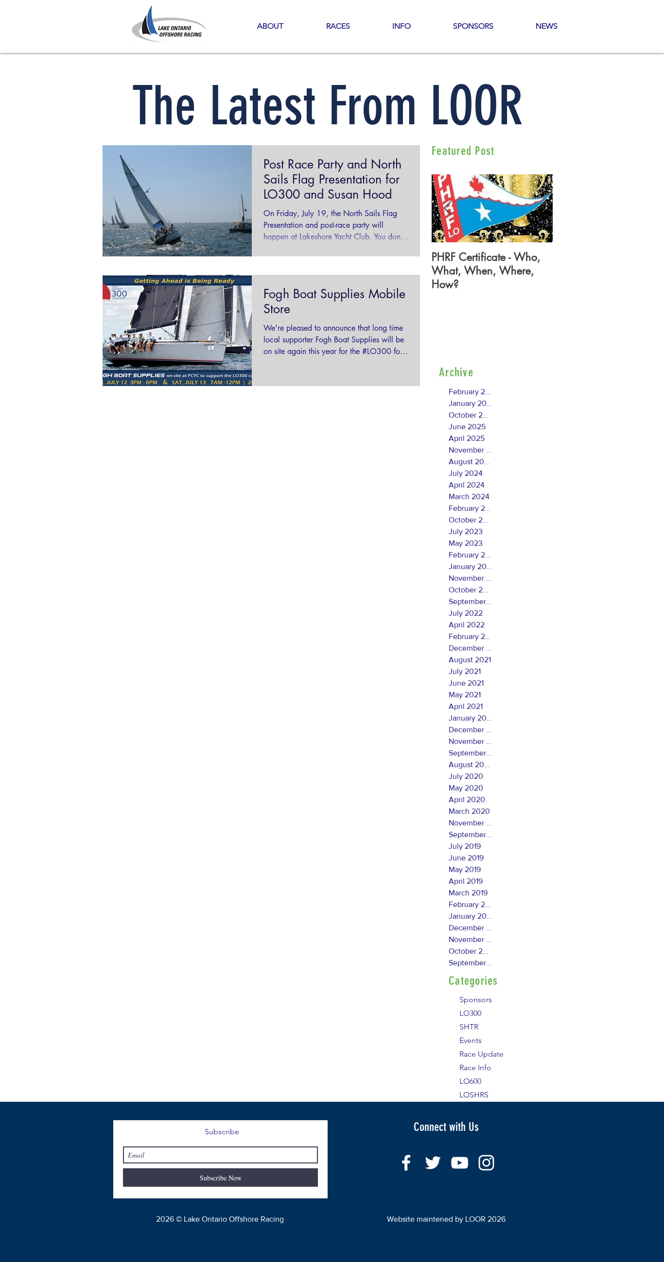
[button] (401, 26)
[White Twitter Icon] (432, 1162)
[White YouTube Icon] (459, 1162)
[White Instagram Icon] (486, 1162)
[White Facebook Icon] (406, 1162)
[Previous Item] (447, 208)
